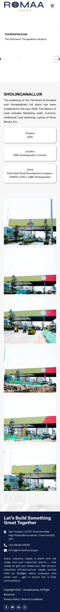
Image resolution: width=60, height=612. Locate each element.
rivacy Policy (11, 599)
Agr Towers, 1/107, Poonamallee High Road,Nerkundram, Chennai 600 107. (31, 535)
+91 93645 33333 (19, 545)
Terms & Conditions (32, 599)
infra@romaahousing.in (23, 550)
